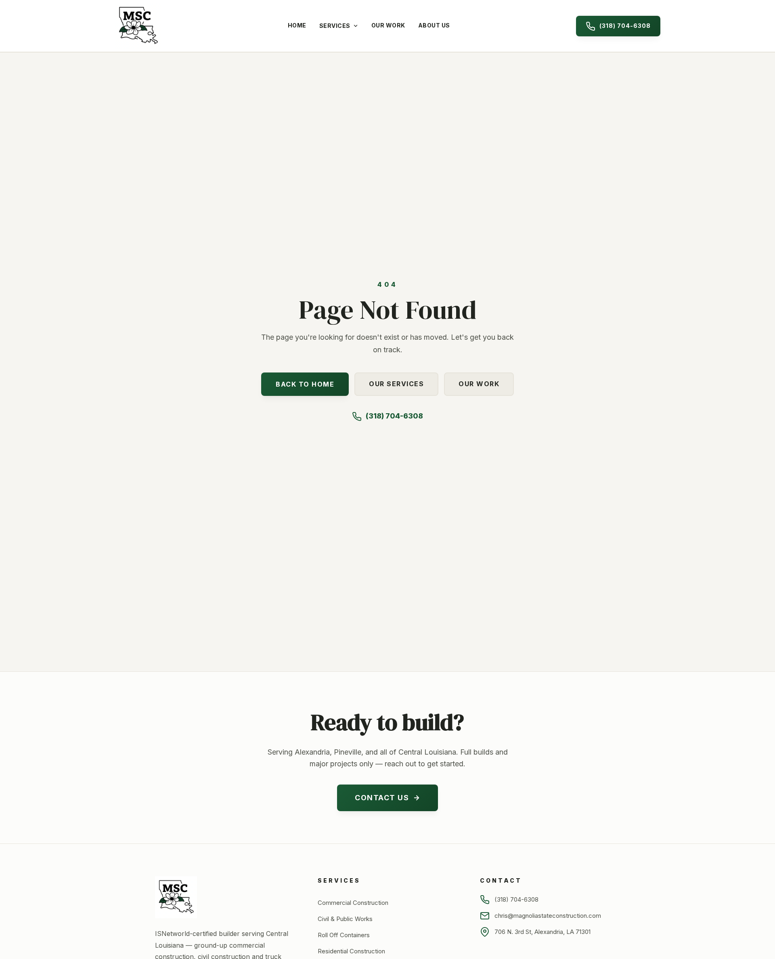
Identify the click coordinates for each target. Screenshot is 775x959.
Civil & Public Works (345, 919)
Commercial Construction (353, 902)
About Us (434, 25)
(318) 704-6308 (625, 25)
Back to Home (305, 384)
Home (297, 25)
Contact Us (382, 797)
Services (334, 25)
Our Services (396, 384)
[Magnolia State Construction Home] (138, 25)
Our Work (388, 25)
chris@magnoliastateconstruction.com (547, 915)
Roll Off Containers (344, 935)
